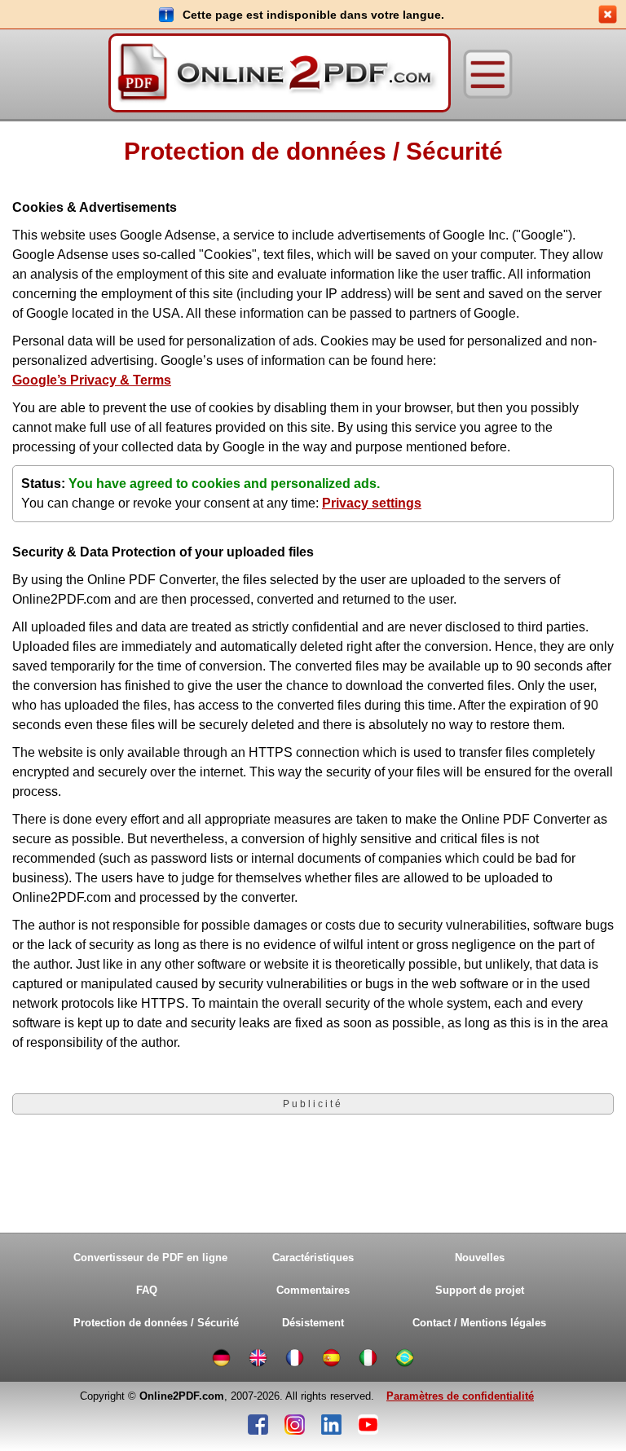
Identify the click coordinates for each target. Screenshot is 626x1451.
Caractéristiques (313, 1257)
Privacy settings (371, 503)
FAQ (146, 1290)
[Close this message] (607, 14)
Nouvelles (480, 1257)
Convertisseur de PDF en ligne (150, 1257)
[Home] (279, 74)
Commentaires (313, 1290)
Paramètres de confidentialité (460, 1396)
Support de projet (479, 1290)
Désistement (313, 1323)
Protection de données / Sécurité (150, 1323)
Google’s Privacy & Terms (91, 380)
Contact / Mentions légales (479, 1323)
